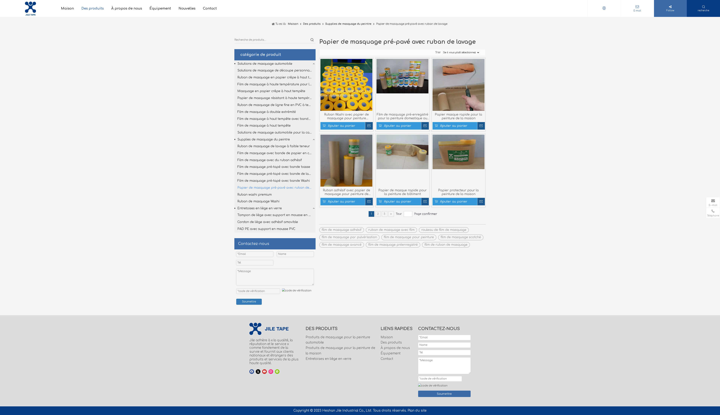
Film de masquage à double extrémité (266, 112)
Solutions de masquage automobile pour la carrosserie (276, 132)
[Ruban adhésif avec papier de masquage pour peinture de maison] (346, 169)
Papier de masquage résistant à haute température (276, 98)
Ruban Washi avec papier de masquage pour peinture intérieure (346, 116)
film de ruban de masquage (445, 244)
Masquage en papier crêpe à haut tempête (271, 91)
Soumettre (249, 301)
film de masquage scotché (461, 237)
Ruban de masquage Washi (258, 201)
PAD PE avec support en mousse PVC (266, 229)
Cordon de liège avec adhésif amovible (267, 222)
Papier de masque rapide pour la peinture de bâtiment (402, 192)
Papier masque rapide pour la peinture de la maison (458, 116)
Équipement (390, 353)
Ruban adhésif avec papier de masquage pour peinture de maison (346, 192)
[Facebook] (251, 371)
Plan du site (417, 410)
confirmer (429, 214)
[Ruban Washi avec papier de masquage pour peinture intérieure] (346, 93)
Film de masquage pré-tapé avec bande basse (273, 167)
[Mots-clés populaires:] (312, 40)
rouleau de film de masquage (443, 230)
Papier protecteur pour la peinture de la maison (458, 192)
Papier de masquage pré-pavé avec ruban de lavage (276, 187)
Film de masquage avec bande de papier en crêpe (276, 153)
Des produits (391, 342)
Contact (387, 359)
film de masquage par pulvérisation (349, 237)
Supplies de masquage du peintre (263, 139)
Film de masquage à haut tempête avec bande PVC (276, 119)
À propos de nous (395, 348)
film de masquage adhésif (342, 230)
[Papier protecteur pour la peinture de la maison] (458, 151)
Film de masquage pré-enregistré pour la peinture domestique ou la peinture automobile (402, 116)
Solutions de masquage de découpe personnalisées (276, 70)
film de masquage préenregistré (393, 244)
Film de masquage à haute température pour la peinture (276, 84)
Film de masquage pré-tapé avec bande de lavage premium (276, 174)
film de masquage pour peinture (409, 237)
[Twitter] (258, 371)
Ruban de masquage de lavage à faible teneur (273, 146)
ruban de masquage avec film (391, 230)
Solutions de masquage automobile (264, 63)
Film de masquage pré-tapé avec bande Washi (273, 180)
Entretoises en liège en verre (259, 208)
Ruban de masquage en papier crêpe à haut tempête (276, 77)
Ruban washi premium (254, 194)
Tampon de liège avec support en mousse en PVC (276, 215)
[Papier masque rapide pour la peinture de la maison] (458, 88)
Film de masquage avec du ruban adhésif (269, 160)
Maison (387, 337)
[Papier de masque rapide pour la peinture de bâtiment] (402, 151)
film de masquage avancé (342, 244)
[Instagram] (270, 371)
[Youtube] (264, 371)
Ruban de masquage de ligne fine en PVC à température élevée (276, 105)
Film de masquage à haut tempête (264, 125)
